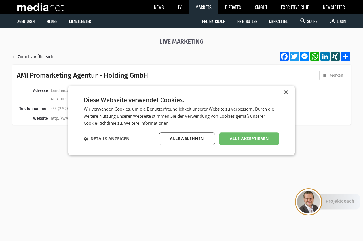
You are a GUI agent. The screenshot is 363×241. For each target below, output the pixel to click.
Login (337, 21)
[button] (107, 138)
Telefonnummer (33, 108)
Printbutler (247, 21)
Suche (308, 21)
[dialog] (181, 120)
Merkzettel (278, 21)
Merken (336, 75)
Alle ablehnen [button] (187, 138)
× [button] (286, 92)
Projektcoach (213, 21)
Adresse (40, 90)
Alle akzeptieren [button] (249, 138)
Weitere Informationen (146, 123)
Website (40, 118)
